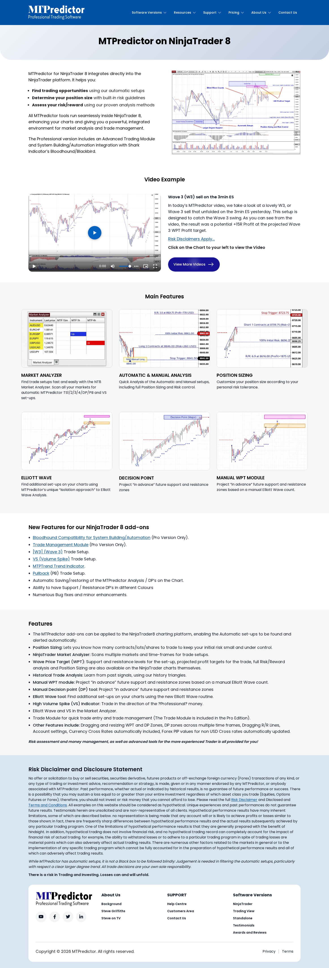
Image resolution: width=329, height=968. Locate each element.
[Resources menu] (194, 12)
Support (209, 12)
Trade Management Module (60, 544)
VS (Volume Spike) (51, 559)
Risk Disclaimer (244, 799)
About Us (258, 12)
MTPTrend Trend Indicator (58, 566)
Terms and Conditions (47, 805)
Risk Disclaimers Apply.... (191, 239)
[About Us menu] (269, 12)
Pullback (41, 573)
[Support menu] (219, 12)
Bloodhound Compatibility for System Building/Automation (91, 537)
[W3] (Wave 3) (48, 552)
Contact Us (287, 12)
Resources (182, 12)
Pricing (234, 12)
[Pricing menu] (242, 12)
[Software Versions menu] (165, 12)
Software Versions (147, 12)
